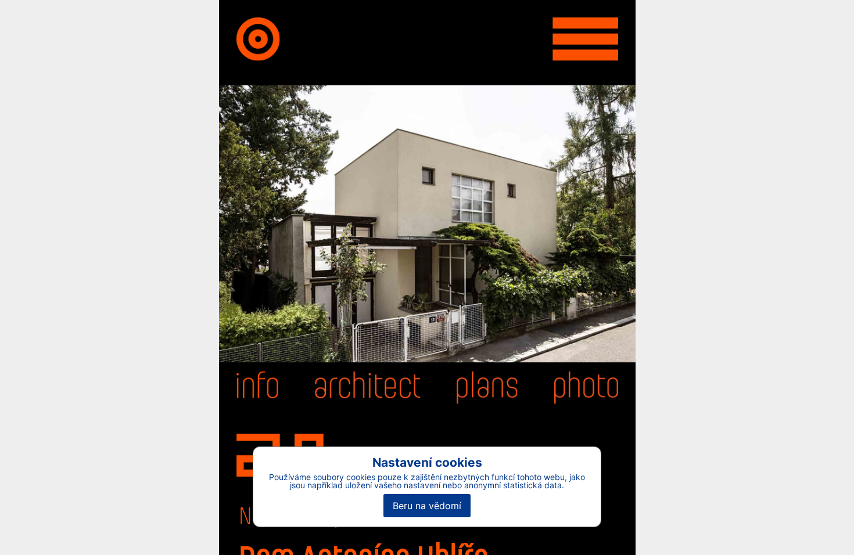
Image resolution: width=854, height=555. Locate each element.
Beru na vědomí (427, 505)
